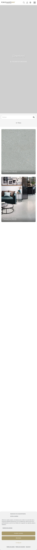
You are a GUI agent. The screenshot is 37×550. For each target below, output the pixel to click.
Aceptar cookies (18, 533)
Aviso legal (28, 546)
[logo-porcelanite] (8, 3)
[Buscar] (34, 117)
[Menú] (34, 2)
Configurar (18, 542)
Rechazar (18, 538)
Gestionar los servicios (7, 527)
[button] (24, 2)
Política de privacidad (20, 546)
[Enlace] (31, 2)
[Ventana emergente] (27, 2)
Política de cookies (11, 546)
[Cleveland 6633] (18, 151)
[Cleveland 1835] (18, 199)
